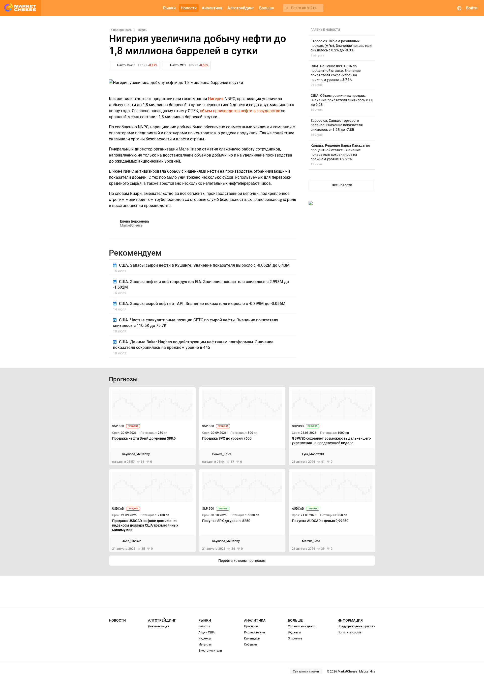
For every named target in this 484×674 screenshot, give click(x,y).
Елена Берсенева (134, 221)
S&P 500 (118, 426)
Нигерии (216, 98)
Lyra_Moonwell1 (313, 454)
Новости (117, 620)
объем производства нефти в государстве (240, 110)
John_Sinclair (131, 541)
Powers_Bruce (221, 454)
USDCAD (118, 508)
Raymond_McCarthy (136, 454)
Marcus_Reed (311, 541)
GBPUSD (298, 426)
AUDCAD (298, 508)
